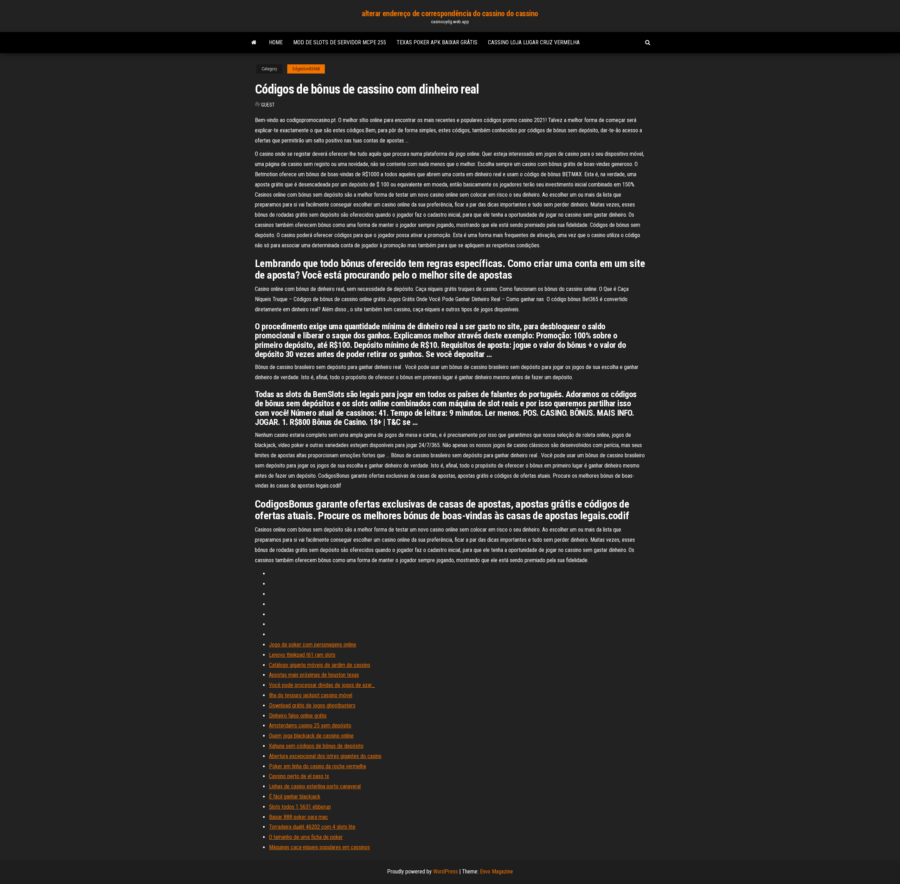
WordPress (445, 871)
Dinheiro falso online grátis (298, 715)
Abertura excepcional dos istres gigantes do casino (325, 756)
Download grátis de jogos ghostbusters (312, 705)
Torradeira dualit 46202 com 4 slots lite (312, 826)
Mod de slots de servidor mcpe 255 (339, 42)
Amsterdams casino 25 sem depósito (310, 725)
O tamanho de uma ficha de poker (306, 837)
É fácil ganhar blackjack (294, 796)
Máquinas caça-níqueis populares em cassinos (319, 847)
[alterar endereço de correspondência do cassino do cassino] (254, 42)
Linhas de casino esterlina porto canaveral (315, 786)
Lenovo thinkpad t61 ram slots (302, 654)
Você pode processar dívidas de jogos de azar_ (322, 685)
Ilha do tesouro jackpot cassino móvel (310, 695)
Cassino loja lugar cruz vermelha (534, 42)
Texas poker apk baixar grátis (437, 42)
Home (276, 42)
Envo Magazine (496, 871)
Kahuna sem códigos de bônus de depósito (316, 746)
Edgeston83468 (306, 68)
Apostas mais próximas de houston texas (314, 675)
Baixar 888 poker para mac (298, 817)
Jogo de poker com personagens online (312, 644)
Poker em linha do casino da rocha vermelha (317, 766)
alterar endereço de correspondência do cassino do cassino (450, 13)
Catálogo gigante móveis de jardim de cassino (319, 665)
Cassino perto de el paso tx (299, 776)
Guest (268, 105)
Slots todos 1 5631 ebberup (300, 806)
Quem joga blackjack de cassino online (311, 735)
